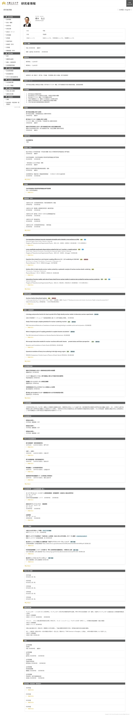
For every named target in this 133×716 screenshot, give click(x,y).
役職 (7, 99)
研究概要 (8, 35)
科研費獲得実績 (10, 65)
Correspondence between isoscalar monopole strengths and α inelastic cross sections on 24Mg (52, 239)
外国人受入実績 (10, 91)
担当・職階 (9, 22)
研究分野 (8, 28)
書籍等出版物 (9, 59)
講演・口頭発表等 (11, 62)
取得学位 (8, 25)
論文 (7, 56)
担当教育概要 (9, 71)
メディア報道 (9, 85)
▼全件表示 (28, 179)
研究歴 (8, 38)
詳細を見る (30, 192)
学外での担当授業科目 (12, 77)
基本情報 (8, 19)
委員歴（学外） (10, 44)
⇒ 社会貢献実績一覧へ (38, 489)
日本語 (121, 10)
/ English (127, 10)
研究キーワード (10, 32)
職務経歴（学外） (11, 50)
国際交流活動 (9, 94)
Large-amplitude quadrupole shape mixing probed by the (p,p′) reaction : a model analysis (51, 249)
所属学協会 (9, 41)
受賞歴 (8, 47)
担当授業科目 (9, 74)
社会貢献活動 (9, 82)
